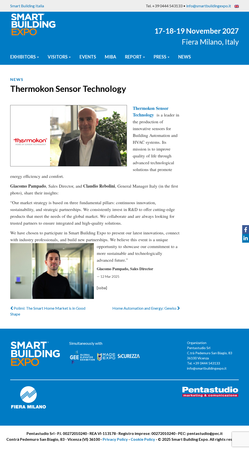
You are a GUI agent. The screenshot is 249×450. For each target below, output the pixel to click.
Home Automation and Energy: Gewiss (144, 308)
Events (88, 56)
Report (133, 56)
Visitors (58, 56)
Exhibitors (23, 56)
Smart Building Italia (27, 5)
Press (160, 56)
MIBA (110, 56)
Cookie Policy (143, 439)
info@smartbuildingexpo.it (208, 5)
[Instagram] (245, 247)
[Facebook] (245, 229)
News (184, 56)
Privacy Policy (116, 439)
